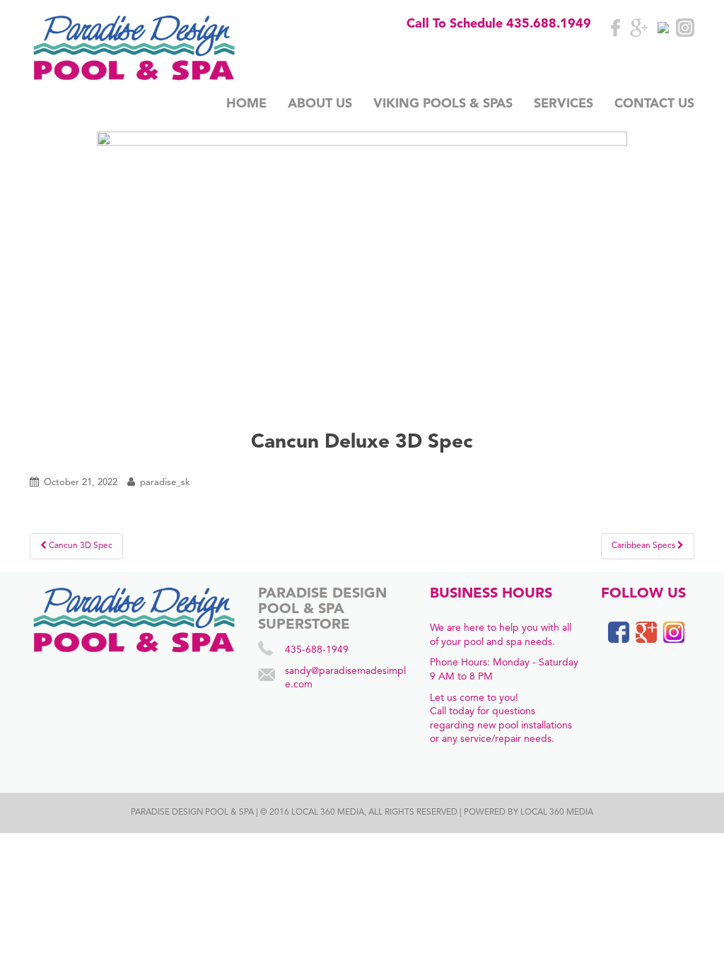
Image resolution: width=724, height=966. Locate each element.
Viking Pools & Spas (443, 104)
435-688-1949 (317, 650)
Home (246, 104)
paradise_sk (165, 482)
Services (563, 104)
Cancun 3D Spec (79, 546)
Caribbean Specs (644, 546)
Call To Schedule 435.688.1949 (499, 24)
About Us (320, 104)
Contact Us (654, 104)
